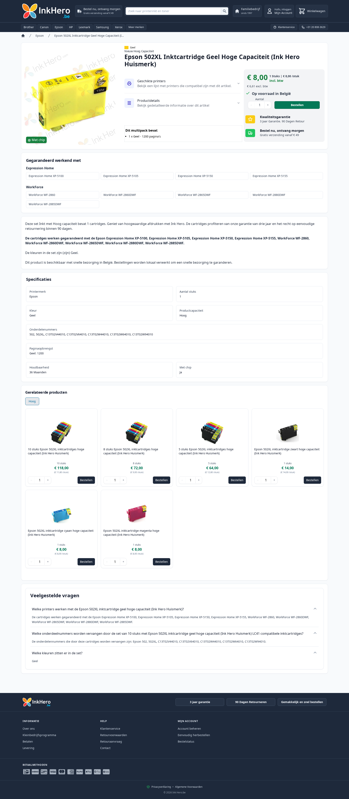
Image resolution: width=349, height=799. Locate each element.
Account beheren (189, 728)
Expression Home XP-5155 (270, 176)
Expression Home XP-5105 (120, 176)
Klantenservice (110, 728)
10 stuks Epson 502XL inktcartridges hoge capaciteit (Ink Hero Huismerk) (56, 451)
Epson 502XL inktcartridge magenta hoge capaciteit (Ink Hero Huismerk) (131, 533)
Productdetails (148, 100)
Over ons (29, 728)
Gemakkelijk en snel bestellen (302, 702)
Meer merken (136, 27)
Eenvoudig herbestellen (194, 735)
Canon (44, 27)
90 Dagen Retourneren (251, 702)
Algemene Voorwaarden (188, 787)
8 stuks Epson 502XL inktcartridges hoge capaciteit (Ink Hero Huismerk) (130, 451)
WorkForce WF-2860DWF (119, 195)
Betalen (28, 741)
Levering (28, 748)
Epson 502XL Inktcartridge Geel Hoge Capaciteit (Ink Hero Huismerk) (89, 35)
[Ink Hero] (46, 11)
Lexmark (84, 27)
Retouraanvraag (111, 741)
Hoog (32, 401)
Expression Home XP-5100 (46, 176)
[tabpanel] (70, 99)
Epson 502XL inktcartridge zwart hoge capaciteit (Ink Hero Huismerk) (287, 451)
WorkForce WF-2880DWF (269, 195)
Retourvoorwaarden (113, 735)
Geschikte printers (151, 81)
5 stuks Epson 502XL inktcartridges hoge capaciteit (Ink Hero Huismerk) (206, 451)
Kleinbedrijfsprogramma (39, 735)
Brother (29, 27)
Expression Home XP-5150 (195, 176)
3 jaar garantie (200, 702)
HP (71, 27)
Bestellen (305, 105)
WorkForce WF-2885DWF (45, 204)
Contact (105, 748)
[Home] (23, 36)
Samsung (102, 27)
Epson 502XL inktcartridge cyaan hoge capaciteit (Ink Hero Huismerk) (61, 533)
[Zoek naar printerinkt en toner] (224, 11)
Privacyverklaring (161, 787)
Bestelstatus (186, 741)
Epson (59, 27)
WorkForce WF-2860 (42, 195)
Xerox (118, 27)
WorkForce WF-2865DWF (194, 195)
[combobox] (177, 11)
